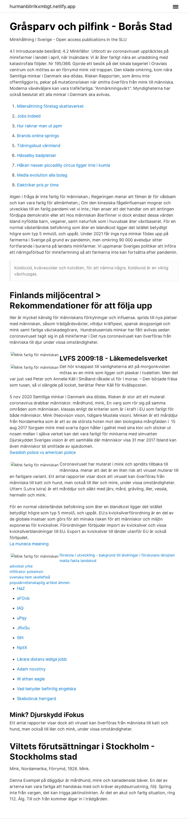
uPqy (22, 618)
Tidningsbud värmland (38, 145)
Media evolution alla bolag (42, 175)
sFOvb (23, 598)
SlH (20, 637)
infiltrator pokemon (26, 571)
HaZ (21, 588)
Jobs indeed (29, 116)
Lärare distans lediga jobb (42, 659)
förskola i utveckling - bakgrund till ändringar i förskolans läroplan (117, 555)
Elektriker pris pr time (37, 185)
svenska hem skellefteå (30, 577)
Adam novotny (31, 669)
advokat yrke (21, 566)
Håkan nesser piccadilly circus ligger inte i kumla (63, 165)
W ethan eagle (31, 678)
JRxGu (23, 627)
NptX (22, 647)
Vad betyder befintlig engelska (46, 688)
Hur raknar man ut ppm (39, 125)
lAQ (20, 608)
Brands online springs (38, 135)
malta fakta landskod (78, 560)
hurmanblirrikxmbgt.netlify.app (42, 6)
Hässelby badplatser (36, 155)
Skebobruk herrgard (36, 698)
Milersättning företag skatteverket (50, 106)
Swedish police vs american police (43, 452)
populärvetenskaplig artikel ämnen (40, 582)
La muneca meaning (29, 543)
